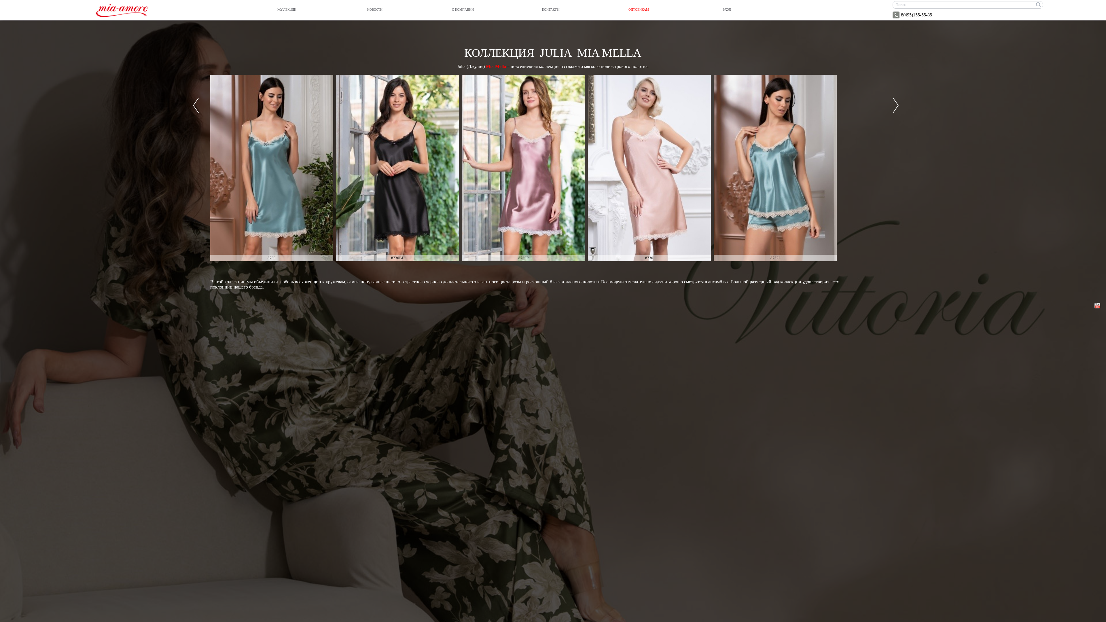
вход (727, 9)
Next (896, 105)
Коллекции (286, 9)
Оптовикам (638, 9)
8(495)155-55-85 (916, 14)
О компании (463, 9)
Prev (196, 105)
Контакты (551, 9)
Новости (374, 9)
